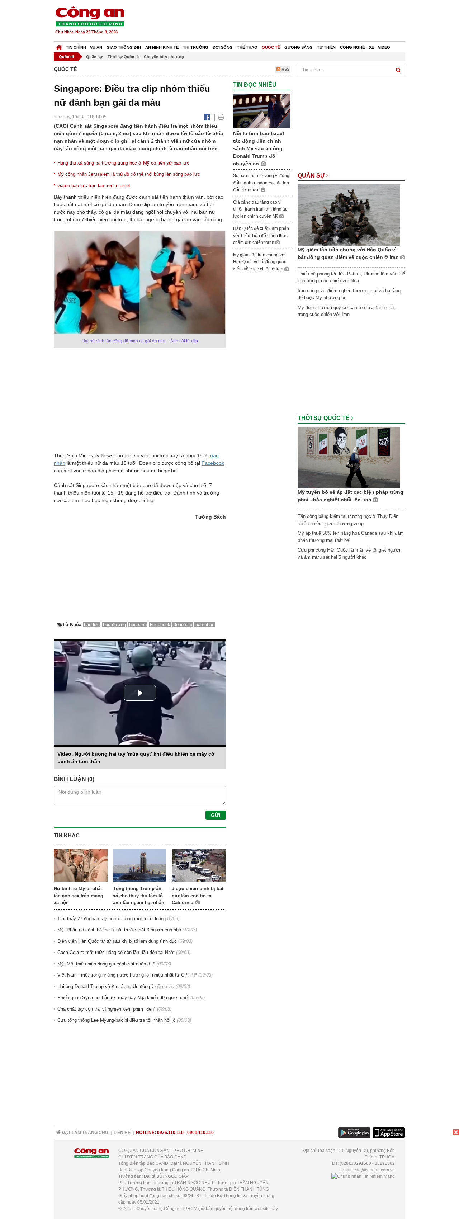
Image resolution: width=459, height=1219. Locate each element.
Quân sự (94, 57)
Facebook (213, 463)
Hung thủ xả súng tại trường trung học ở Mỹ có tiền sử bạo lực (123, 163)
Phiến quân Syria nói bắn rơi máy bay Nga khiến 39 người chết (123, 997)
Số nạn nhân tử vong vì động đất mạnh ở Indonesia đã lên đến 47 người (261, 182)
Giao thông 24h (124, 47)
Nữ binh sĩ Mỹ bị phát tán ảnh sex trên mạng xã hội (78, 895)
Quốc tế (271, 47)
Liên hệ (122, 1132)
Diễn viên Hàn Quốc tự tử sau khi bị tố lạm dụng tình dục (117, 941)
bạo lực (92, 624)
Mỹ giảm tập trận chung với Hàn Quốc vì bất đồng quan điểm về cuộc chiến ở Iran (260, 261)
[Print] (221, 117)
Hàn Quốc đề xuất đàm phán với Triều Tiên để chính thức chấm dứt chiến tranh (261, 235)
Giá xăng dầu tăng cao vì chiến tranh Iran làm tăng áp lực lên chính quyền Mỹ (260, 209)
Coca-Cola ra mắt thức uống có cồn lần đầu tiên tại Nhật (116, 952)
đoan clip (183, 624)
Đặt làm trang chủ (84, 1132)
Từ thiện (326, 47)
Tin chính (76, 47)
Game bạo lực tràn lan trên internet (93, 185)
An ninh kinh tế (162, 47)
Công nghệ (352, 47)
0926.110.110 (170, 1132)
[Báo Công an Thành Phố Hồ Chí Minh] (59, 45)
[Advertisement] (275, 21)
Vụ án (96, 47)
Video (384, 47)
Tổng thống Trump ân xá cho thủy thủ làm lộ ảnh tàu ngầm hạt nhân (138, 895)
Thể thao (247, 47)
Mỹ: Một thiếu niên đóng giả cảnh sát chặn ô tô (106, 964)
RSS (284, 69)
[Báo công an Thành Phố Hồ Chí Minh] (90, 16)
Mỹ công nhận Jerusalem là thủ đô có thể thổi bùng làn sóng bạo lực (128, 174)
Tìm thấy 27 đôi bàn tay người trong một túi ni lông (110, 918)
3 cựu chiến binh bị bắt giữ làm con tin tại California (197, 895)
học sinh (138, 624)
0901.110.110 (200, 1132)
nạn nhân (204, 624)
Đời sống (223, 47)
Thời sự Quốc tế (123, 57)
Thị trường (195, 47)
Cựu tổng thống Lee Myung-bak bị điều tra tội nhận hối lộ (116, 1020)
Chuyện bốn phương (164, 57)
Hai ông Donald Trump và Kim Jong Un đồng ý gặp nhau (115, 986)
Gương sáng (298, 47)
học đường (114, 624)
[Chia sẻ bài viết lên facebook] (207, 117)
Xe (371, 47)
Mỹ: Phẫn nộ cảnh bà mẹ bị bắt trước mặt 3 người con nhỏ (119, 929)
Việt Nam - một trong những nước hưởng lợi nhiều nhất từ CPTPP (127, 975)
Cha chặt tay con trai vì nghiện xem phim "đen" (106, 1009)
